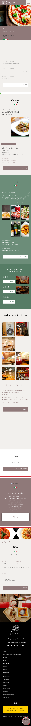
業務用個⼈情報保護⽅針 (8, 694)
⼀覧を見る (24, 85)
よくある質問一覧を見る (21, 468)
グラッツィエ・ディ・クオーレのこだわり (12, 654)
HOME (4, 651)
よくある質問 (6, 672)
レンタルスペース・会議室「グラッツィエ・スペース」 (15, 710)
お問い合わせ (6, 682)
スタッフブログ (6, 688)
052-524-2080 (7, 394)
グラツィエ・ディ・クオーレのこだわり (18, 168)
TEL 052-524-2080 (15, 645)
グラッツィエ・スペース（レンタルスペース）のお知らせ (15, 71)
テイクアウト (6, 663)
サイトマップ (6, 697)
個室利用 (5, 666)
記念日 (4, 660)
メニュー (5, 657)
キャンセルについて (6, 78)
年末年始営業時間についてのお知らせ (10, 63)
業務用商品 (5, 691)
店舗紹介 (25, 409)
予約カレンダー (6, 676)
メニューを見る (23, 256)
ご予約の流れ (6, 679)
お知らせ (5, 685)
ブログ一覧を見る (23, 588)
